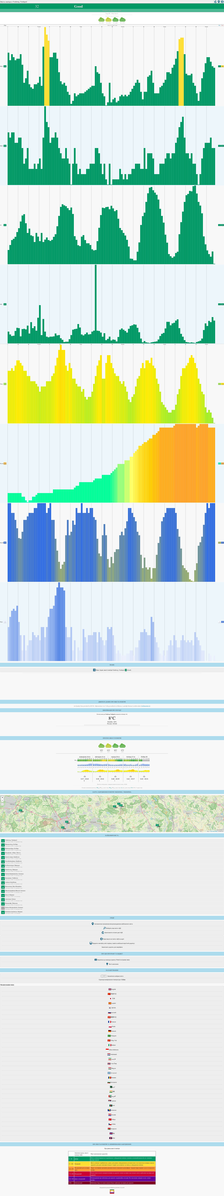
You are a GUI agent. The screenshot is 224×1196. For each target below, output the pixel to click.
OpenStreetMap (214, 831)
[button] (121, 806)
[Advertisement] (52, 686)
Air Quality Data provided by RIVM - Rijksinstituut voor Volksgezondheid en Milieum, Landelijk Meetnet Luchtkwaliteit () (112, 706)
